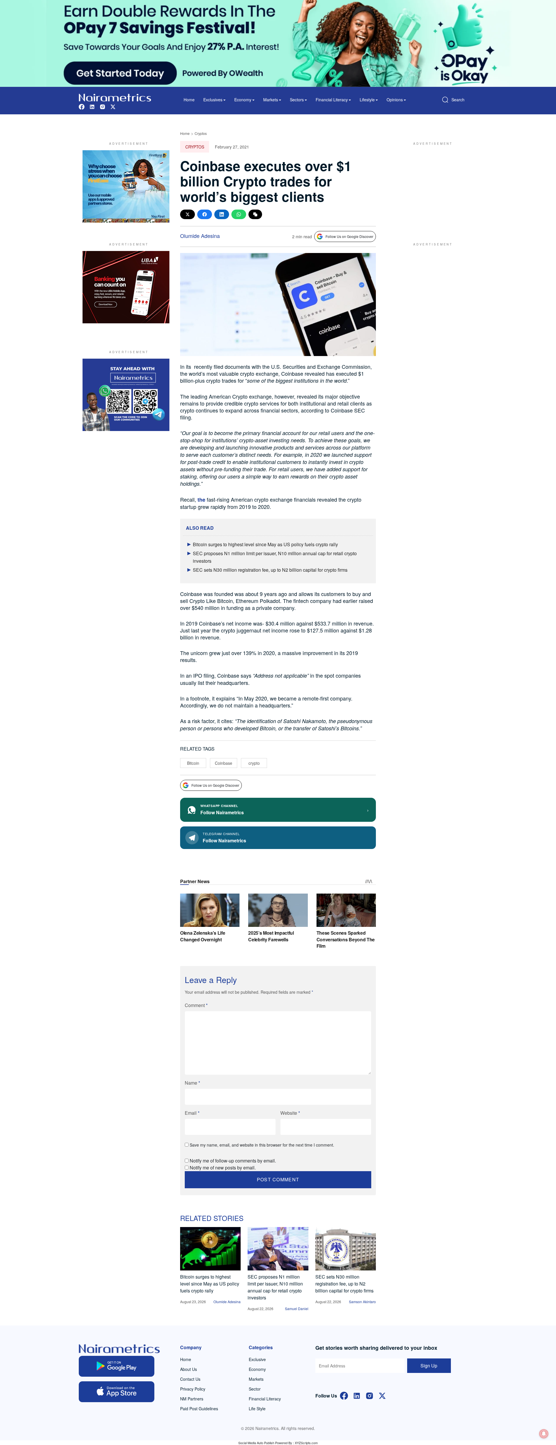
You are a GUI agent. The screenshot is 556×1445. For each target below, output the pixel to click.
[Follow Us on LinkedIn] (357, 1395)
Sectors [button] (297, 99)
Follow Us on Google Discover (349, 236)
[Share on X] (187, 214)
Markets (256, 1379)
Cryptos (201, 133)
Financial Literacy (265, 1399)
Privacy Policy (192, 1389)
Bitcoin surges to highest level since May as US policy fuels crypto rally (265, 544)
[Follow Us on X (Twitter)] (382, 1395)
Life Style (257, 1408)
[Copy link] (255, 214)
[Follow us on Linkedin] (92, 106)
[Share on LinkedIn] (221, 214)
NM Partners (191, 1399)
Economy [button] (242, 99)
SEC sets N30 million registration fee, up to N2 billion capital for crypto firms (270, 569)
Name (192, 1082)
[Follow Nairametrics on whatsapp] (126, 395)
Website (290, 1113)
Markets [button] (270, 99)
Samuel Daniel (296, 1308)
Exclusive (257, 1359)
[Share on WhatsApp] (238, 214)
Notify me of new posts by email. (223, 1167)
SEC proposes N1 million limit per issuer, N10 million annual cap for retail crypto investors (275, 1287)
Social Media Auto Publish (256, 1442)
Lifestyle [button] (367, 99)
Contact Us (190, 1379)
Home (189, 99)
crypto (254, 763)
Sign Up (428, 1365)
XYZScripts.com (306, 1442)
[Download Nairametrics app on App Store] (116, 1391)
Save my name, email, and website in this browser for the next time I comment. (262, 1145)
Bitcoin (193, 763)
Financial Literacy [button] (332, 99)
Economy (257, 1369)
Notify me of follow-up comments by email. (233, 1160)
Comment (196, 1005)
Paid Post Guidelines (199, 1408)
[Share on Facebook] (204, 214)
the (201, 499)
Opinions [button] (395, 99)
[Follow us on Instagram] (102, 106)
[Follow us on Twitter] (113, 106)
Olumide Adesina (200, 235)
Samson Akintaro (362, 1301)
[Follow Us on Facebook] (344, 1395)
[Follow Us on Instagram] (369, 1395)
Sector (255, 1389)
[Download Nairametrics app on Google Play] (116, 1366)
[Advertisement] (430, 186)
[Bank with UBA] (126, 287)
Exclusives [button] (212, 99)
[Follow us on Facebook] (82, 106)
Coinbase (223, 763)
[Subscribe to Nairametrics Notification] (543, 1433)
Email (192, 1113)
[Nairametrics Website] (115, 96)
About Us (188, 1369)
